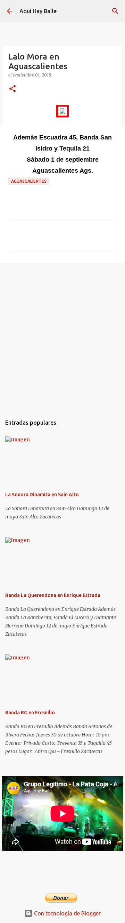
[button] (12, 89)
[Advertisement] (62, 335)
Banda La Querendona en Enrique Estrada (52, 595)
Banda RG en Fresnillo (30, 712)
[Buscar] (115, 11)
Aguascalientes (29, 181)
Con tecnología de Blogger (67, 913)
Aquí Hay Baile (38, 11)
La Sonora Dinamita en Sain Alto (42, 494)
